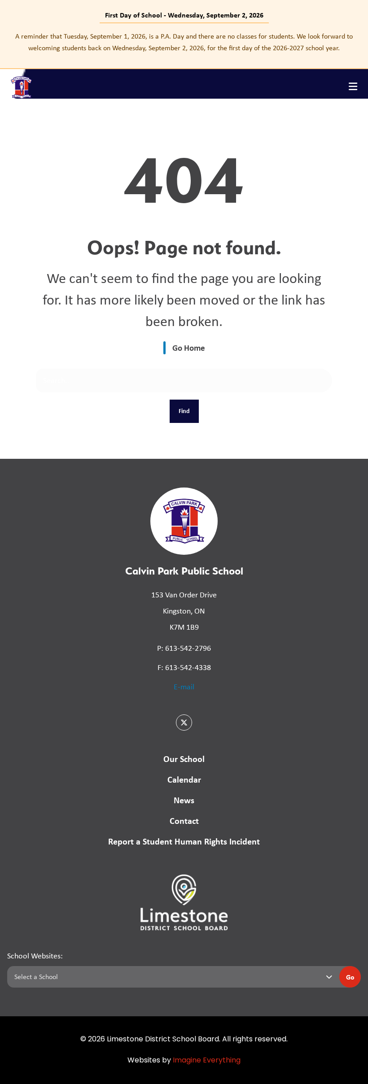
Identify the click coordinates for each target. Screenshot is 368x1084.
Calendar (184, 779)
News (184, 800)
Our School (184, 759)
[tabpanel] (184, 41)
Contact (184, 820)
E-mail (184, 686)
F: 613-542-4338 (184, 667)
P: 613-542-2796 (184, 648)
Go (350, 977)
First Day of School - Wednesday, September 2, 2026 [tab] (184, 15)
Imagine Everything (207, 1060)
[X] (184, 722)
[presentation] (353, 86)
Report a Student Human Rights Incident (184, 841)
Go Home (188, 347)
